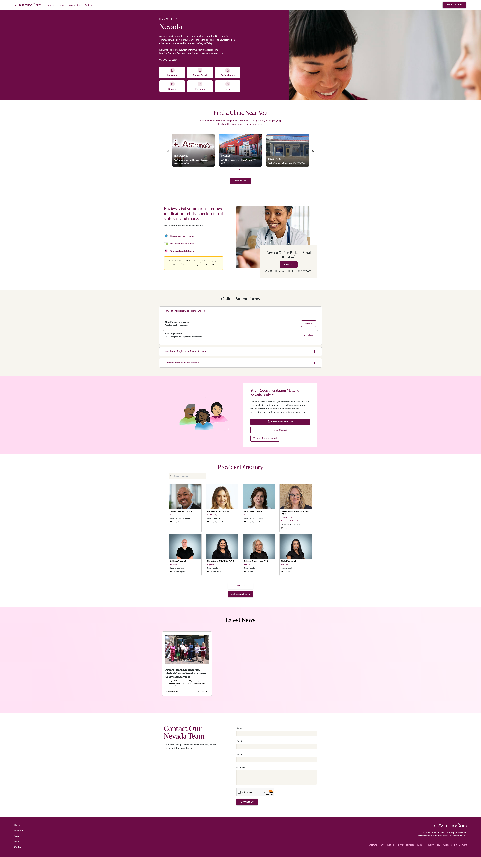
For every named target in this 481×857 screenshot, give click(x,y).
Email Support (280, 430)
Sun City (247, 565)
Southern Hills (286, 517)
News (17, 842)
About (17, 836)
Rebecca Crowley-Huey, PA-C (256, 561)
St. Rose (173, 565)
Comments (241, 768)
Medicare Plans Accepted (265, 438)
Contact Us (247, 802)
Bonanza (247, 515)
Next (313, 151)
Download (308, 324)
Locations (19, 831)
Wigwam (210, 565)
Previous (168, 151)
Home (17, 825)
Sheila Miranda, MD (289, 561)
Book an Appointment (240, 594)
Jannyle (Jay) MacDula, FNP (181, 511)
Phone (240, 755)
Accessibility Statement (455, 845)
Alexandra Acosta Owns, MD (218, 511)
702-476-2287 (170, 60)
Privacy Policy (433, 845)
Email (239, 742)
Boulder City (212, 515)
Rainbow (173, 515)
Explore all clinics (240, 181)
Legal (420, 845)
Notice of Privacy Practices (400, 845)
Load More (240, 586)
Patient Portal (288, 265)
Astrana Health (376, 845)
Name (239, 728)
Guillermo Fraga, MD (178, 561)
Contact (18, 847)
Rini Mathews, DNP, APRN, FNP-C (220, 561)
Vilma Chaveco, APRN (253, 511)
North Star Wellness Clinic (291, 521)
